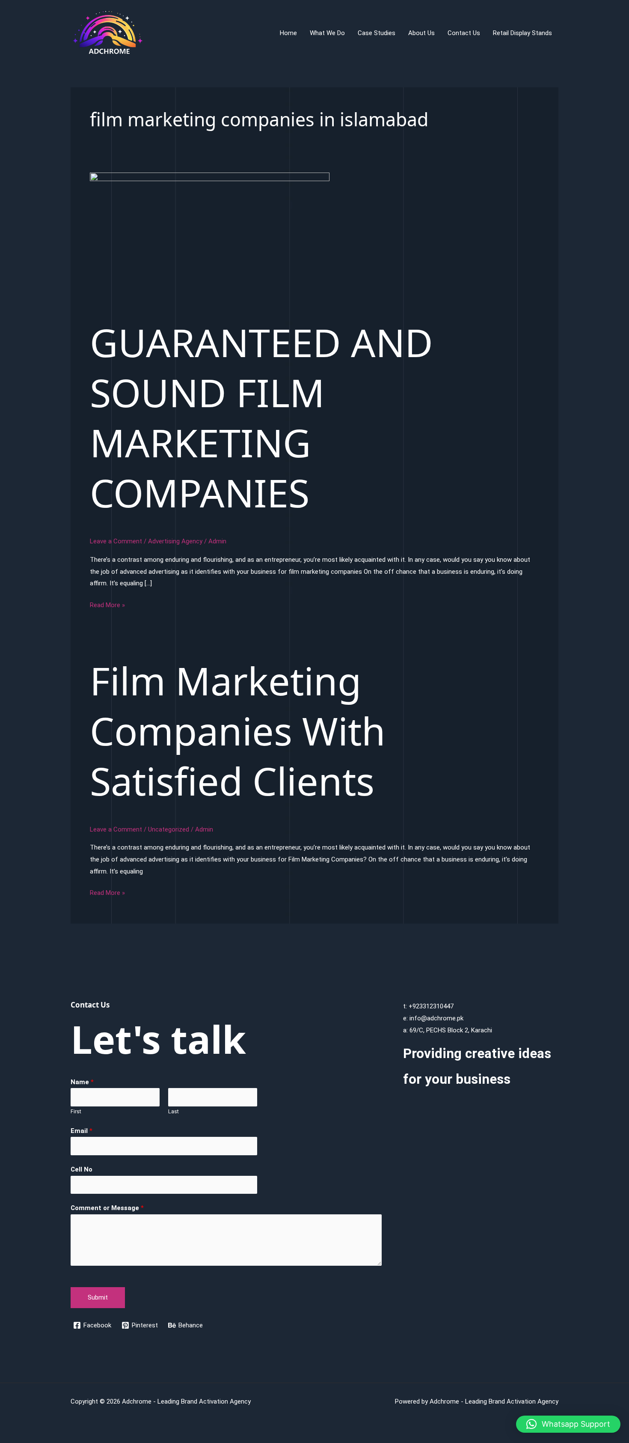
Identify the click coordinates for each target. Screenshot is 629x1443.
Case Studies (376, 33)
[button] (568, 1424)
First (76, 1111)
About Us (421, 33)
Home (288, 33)
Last (173, 1111)
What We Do (327, 33)
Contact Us (464, 33)
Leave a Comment (116, 541)
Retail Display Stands (522, 33)
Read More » (107, 606)
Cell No (81, 1169)
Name (82, 1082)
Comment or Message (107, 1208)
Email (81, 1131)
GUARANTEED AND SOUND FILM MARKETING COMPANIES (261, 417)
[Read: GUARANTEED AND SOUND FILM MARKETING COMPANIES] (209, 240)
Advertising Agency (175, 541)
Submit (98, 1297)
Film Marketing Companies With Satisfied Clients (238, 730)
